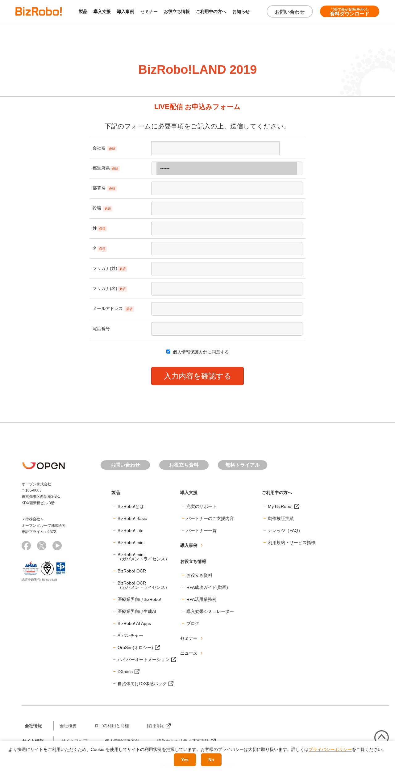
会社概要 (68, 725)
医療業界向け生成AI (137, 611)
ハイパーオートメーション (143, 659)
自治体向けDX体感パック (142, 683)
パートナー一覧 (201, 530)
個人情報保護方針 (190, 352)
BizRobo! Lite (130, 530)
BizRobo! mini (131, 542)
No (211, 759)
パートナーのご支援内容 (210, 518)
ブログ (192, 623)
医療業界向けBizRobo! (139, 599)
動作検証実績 (281, 518)
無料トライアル (242, 464)
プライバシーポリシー (330, 749)
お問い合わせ (290, 12)
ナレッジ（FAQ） (285, 530)
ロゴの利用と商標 (111, 725)
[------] (226, 168)
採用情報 (155, 725)
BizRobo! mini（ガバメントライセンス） (143, 556)
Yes (185, 759)
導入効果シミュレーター (210, 611)
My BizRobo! (280, 506)
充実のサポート (201, 506)
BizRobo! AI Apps (134, 623)
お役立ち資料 (184, 464)
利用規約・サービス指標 (291, 542)
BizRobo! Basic (132, 518)
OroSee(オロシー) (135, 647)
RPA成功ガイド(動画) (207, 587)
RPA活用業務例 (201, 599)
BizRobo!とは (131, 506)
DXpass (125, 671)
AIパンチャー (130, 635)
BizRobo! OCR (132, 570)
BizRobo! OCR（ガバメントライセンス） (143, 585)
